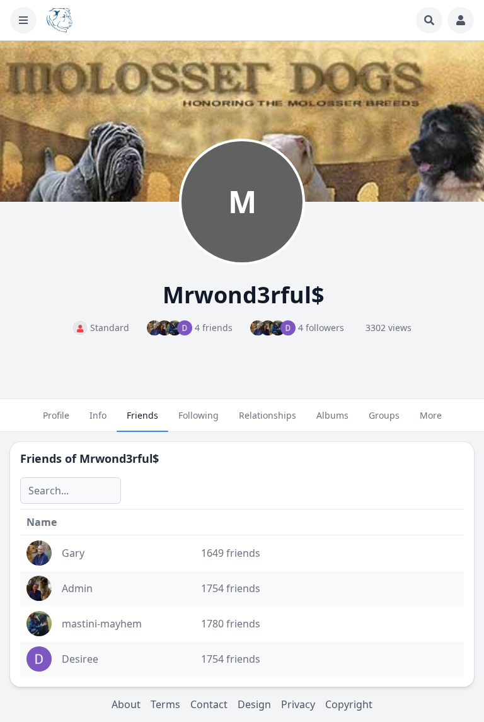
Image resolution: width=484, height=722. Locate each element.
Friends (142, 415)
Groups (384, 415)
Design (254, 704)
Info (98, 415)
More (431, 415)
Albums (332, 415)
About (126, 704)
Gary (73, 553)
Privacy (298, 704)
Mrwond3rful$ (119, 458)
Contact (209, 704)
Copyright (348, 704)
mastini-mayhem (102, 624)
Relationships (267, 415)
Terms (165, 704)
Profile (56, 415)
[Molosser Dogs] (59, 20)
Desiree (80, 659)
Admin (77, 588)
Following (198, 415)
